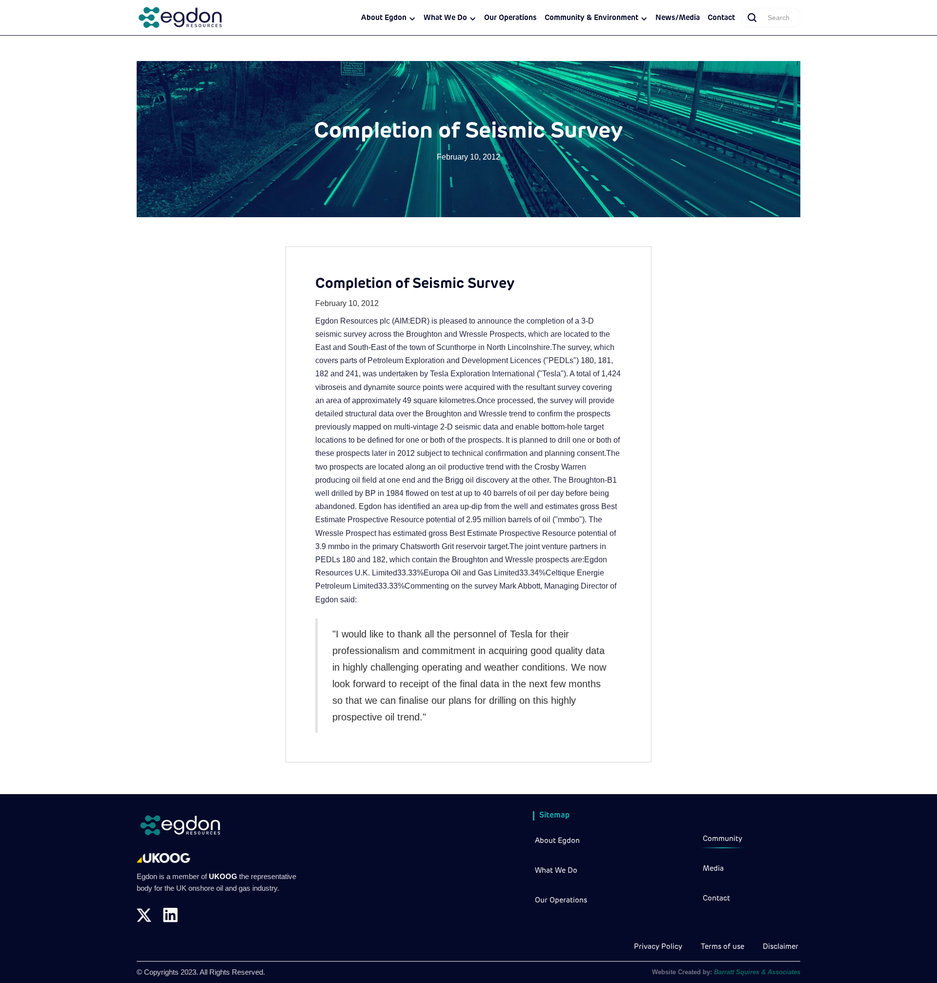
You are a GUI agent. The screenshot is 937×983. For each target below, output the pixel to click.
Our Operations (510, 18)
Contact (721, 18)
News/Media (677, 18)
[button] (388, 18)
